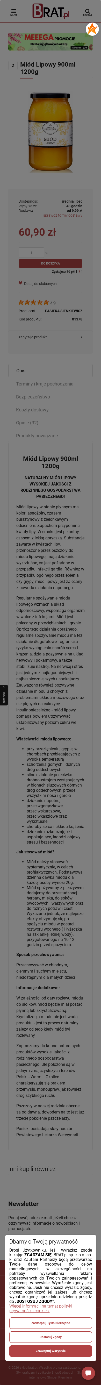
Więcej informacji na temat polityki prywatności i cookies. (40, 1308)
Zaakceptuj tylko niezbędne (50, 1323)
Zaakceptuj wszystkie (51, 1351)
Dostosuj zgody (51, 1337)
